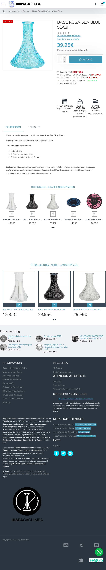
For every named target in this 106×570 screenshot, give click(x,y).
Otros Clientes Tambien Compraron (53, 187)
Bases (26, 11)
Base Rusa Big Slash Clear (24, 219)
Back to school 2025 (52, 336)
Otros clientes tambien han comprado (54, 265)
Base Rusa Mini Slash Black (86, 219)
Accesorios (13, 11)
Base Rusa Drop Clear (44, 219)
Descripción (13, 127)
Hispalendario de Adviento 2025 (19, 337)
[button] (52, 227)
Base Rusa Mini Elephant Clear (65, 219)
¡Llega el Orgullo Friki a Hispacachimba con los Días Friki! (56, 347)
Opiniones (34, 127)
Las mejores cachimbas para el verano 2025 (20, 346)
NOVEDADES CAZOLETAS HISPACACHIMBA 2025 (91, 337)
